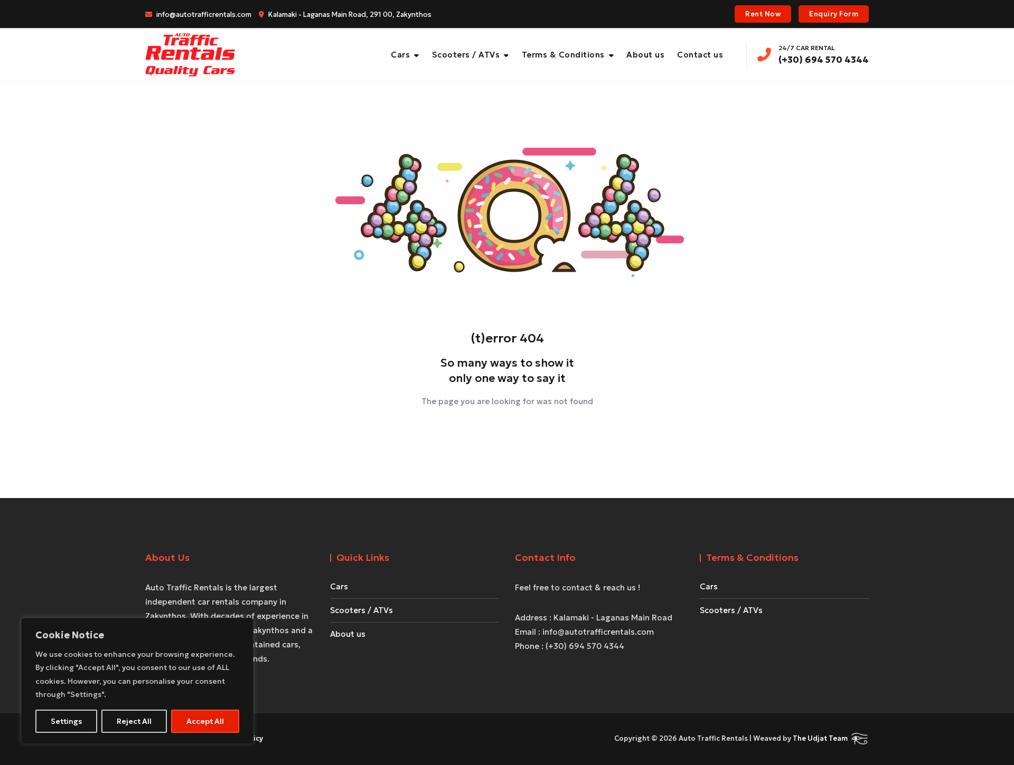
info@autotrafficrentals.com (203, 14)
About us (645, 55)
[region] (137, 681)
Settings (66, 721)
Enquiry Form (833, 13)
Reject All (134, 721)
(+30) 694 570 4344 (823, 54)
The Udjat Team (820, 738)
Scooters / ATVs (466, 55)
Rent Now (763, 13)
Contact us (700, 55)
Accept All (205, 721)
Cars (400, 55)
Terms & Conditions (563, 55)
